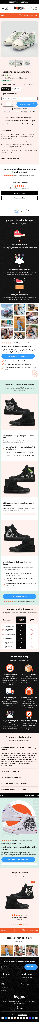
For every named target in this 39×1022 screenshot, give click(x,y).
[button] (32, 8)
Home (3, 978)
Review (3, 990)
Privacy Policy (25, 984)
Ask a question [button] (19, 198)
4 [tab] (17, 924)
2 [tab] (13, 924)
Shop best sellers (16, 356)
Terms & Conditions (27, 981)
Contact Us (4, 987)
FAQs (3, 984)
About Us (4, 981)
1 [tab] (11, 924)
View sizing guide (32, 84)
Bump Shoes (22, 1015)
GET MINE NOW (18, 597)
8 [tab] (27, 924)
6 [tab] (22, 924)
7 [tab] (25, 924)
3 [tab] (15, 924)
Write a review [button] (19, 193)
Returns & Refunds (26, 978)
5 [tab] (19, 924)
